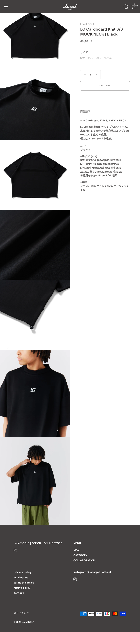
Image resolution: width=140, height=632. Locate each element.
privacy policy (22, 572)
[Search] (126, 7)
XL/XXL (108, 57)
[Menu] (6, 6)
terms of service (24, 582)
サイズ (84, 52)
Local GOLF (87, 24)
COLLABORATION (84, 560)
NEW (76, 550)
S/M (82, 57)
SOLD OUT (105, 85)
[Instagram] (15, 550)
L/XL (98, 57)
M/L (90, 57)
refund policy (22, 587)
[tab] (87, 112)
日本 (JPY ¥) (20, 613)
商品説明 (85, 111)
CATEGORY (80, 555)
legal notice (21, 577)
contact (19, 593)
